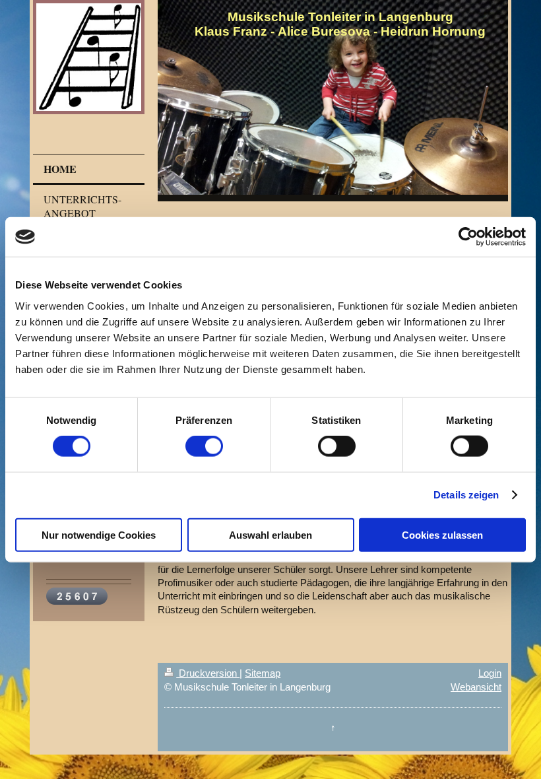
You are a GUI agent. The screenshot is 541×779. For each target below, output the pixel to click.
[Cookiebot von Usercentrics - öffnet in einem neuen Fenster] (468, 237)
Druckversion (207, 673)
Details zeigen (466, 494)
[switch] (204, 446)
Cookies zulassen (442, 534)
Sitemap (262, 673)
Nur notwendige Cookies (99, 534)
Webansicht (476, 687)
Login (489, 673)
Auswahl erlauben (270, 534)
